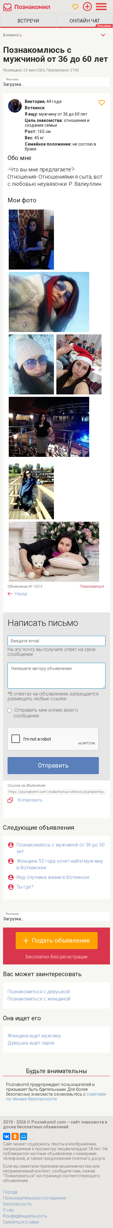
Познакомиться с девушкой (39, 991)
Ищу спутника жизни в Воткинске (53, 877)
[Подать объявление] (87, 6)
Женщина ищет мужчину (34, 1036)
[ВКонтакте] (6, 1136)
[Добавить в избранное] (101, 102)
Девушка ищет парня (31, 1043)
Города (10, 1192)
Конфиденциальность (25, 1216)
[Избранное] (75, 7)
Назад (21, 593)
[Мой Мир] (23, 1136)
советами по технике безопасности (56, 1096)
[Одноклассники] (15, 1136)
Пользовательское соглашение (34, 1198)
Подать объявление (61, 940)
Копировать (30, 800)
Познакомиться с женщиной (39, 999)
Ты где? (25, 887)
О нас (8, 1210)
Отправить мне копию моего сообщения (46, 713)
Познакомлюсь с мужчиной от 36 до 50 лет (61, 848)
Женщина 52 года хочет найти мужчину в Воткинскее (60, 864)
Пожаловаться (92, 586)
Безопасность (17, 1204)
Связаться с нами (21, 1222)
